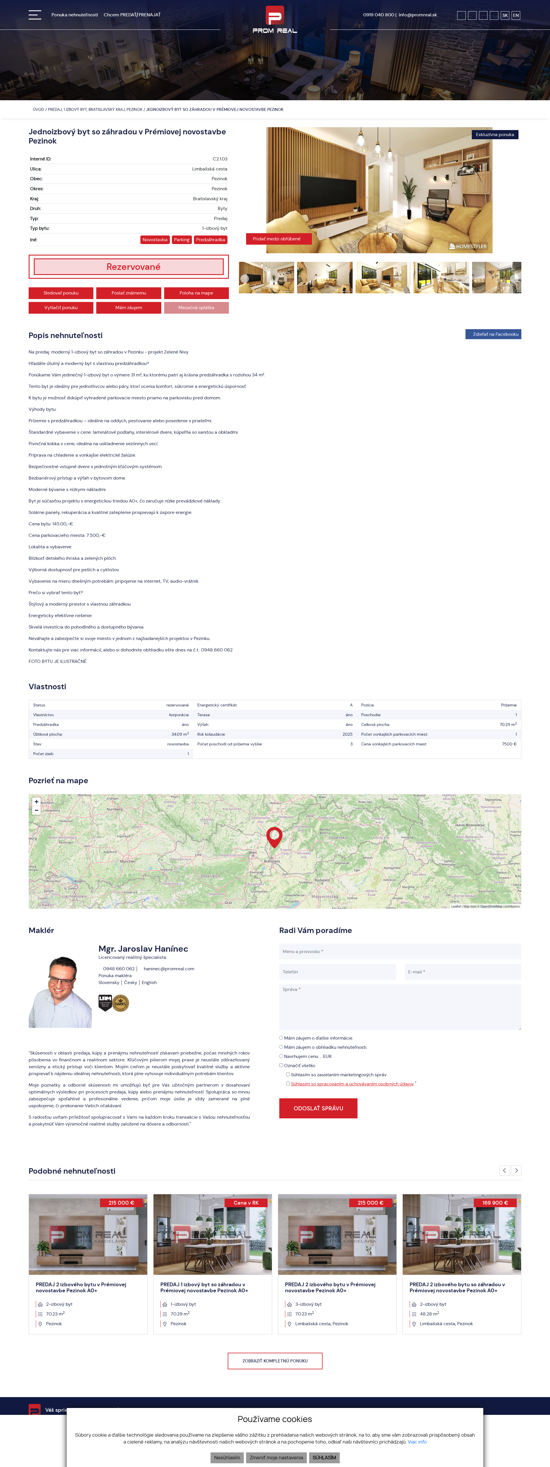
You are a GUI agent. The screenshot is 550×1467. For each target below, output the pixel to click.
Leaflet (456, 906)
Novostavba (155, 240)
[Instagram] (472, 15)
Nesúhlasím (227, 1458)
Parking (182, 240)
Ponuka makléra (115, 976)
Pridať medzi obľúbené (277, 239)
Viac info (417, 1442)
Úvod (38, 109)
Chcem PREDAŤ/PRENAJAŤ (132, 15)
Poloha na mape (196, 293)
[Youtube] (483, 15)
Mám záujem (128, 308)
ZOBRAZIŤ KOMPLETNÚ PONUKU (275, 1361)
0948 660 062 (118, 969)
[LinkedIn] (494, 15)
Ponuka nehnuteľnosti (75, 15)
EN (516, 15)
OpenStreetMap (491, 906)
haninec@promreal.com (168, 969)
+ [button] (36, 801)
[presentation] (244, 190)
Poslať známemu (129, 293)
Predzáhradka (210, 240)
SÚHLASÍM (324, 1458)
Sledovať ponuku (61, 293)
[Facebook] (461, 15)
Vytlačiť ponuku (61, 308)
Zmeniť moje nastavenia (276, 1458)
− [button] (36, 810)
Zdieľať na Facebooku (495, 334)
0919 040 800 (378, 15)
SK (505, 15)
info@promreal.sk (418, 15)
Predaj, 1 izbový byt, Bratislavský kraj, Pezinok (96, 109)
